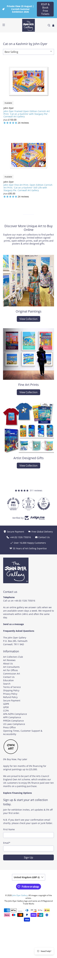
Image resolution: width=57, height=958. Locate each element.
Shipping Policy (11, 690)
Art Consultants (11, 666)
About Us (8, 663)
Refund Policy (10, 697)
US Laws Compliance (14, 724)
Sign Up (28, 857)
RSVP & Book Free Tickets (45, 9)
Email (6, 842)
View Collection (28, 319)
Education (8, 680)
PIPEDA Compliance (13, 720)
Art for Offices (10, 670)
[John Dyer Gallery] (28, 25)
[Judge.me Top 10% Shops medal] (43, 503)
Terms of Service (12, 687)
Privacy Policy (10, 693)
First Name (9, 829)
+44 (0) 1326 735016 (24, 600)
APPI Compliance (12, 717)
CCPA (6, 710)
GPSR (6, 707)
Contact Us (9, 676)
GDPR (6, 703)
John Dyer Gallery (20, 895)
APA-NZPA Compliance (15, 713)
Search (6, 683)
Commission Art (11, 673)
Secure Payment (11, 700)
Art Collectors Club (13, 656)
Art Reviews (9, 660)
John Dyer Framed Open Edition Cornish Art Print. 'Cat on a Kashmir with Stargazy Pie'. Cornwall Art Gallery (26, 114)
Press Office (9, 727)
